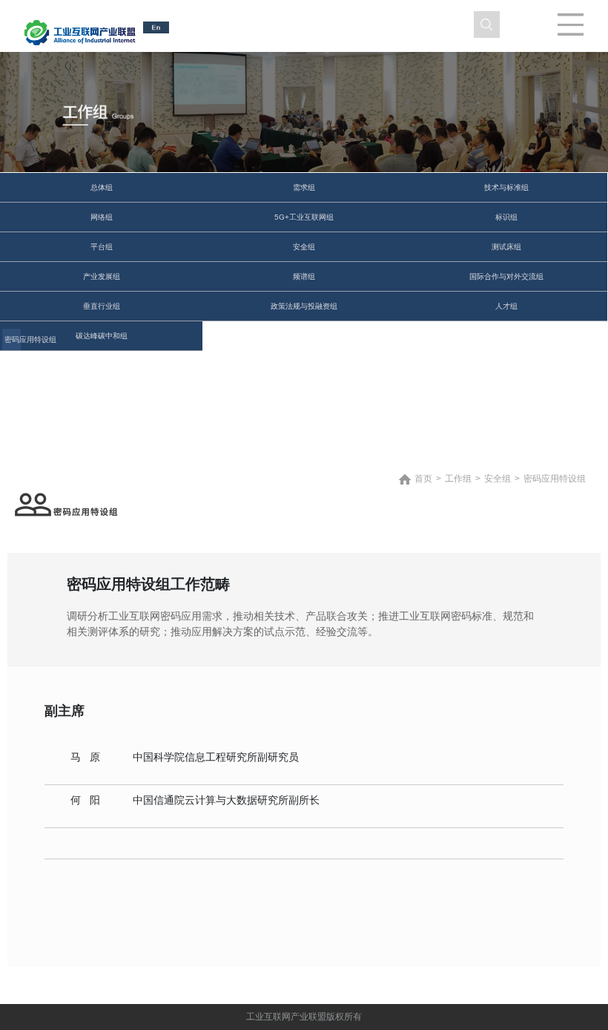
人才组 (506, 306)
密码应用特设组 (12, 339)
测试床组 (506, 247)
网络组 (101, 217)
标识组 (506, 217)
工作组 (458, 478)
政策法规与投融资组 (304, 306)
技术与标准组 (506, 187)
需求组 (304, 187)
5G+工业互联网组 (304, 217)
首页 (423, 478)
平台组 (101, 247)
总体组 (101, 187)
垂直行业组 (101, 306)
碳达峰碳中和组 (102, 336)
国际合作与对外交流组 (506, 276)
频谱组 (304, 276)
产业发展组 (101, 276)
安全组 (304, 247)
